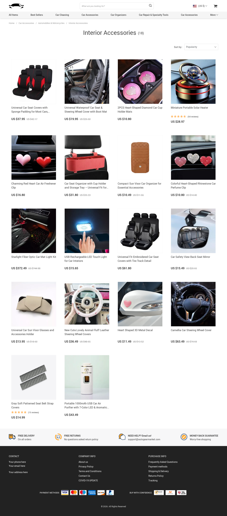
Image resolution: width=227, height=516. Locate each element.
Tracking (153, 480)
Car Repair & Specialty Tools (153, 14)
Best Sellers (37, 14)
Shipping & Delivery (158, 471)
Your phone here (17, 461)
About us (83, 461)
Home (11, 23)
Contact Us (84, 475)
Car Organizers (118, 14)
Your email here (17, 465)
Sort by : (178, 47)
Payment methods (157, 466)
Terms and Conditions (90, 471)
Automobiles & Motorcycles (51, 23)
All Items (13, 14)
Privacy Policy (86, 466)
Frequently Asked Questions (162, 461)
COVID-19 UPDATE (88, 480)
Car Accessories (90, 14)
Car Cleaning (62, 14)
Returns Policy (156, 475)
